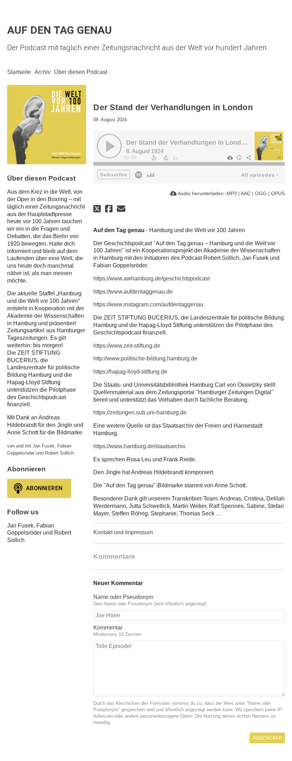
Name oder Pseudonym (123, 597)
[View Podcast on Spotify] (138, 174)
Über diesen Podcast (80, 72)
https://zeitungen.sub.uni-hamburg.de (140, 412)
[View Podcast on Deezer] (150, 174)
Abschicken (267, 738)
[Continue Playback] (109, 146)
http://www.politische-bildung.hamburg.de (145, 358)
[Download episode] (229, 157)
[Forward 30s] (166, 157)
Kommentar (107, 628)
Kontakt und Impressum (123, 532)
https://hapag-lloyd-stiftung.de (130, 372)
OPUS (278, 193)
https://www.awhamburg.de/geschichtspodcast (151, 278)
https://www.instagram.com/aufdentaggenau (148, 304)
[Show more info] (239, 157)
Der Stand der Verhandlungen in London (187, 142)
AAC (246, 193)
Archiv (43, 72)
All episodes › (259, 175)
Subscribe (113, 174)
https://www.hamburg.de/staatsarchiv (139, 446)
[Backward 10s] (153, 157)
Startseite (19, 72)
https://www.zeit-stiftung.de (126, 346)
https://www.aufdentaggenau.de (133, 292)
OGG (261, 193)
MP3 (231, 193)
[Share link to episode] (248, 157)
